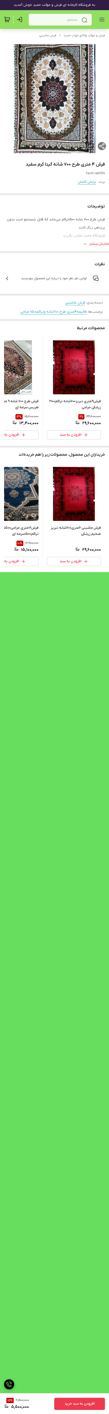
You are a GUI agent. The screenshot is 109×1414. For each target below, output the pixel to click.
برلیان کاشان (87, 182)
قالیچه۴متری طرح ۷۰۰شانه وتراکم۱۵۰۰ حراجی (53, 311)
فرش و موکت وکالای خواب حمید (84, 35)
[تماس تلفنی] (9, 1384)
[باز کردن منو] (101, 19)
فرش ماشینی (47, 35)
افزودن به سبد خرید (80, 1403)
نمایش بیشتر (99, 243)
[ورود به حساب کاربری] (20, 19)
